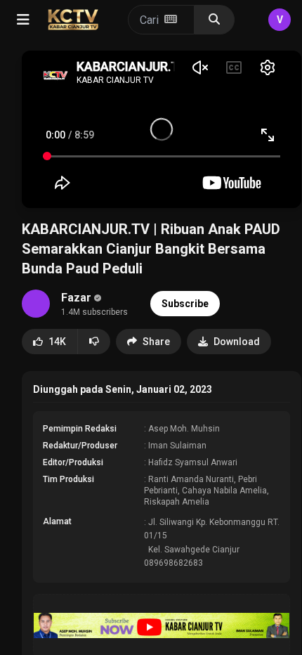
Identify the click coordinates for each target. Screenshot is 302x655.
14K (57, 341)
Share (156, 341)
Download (237, 341)
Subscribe (185, 303)
